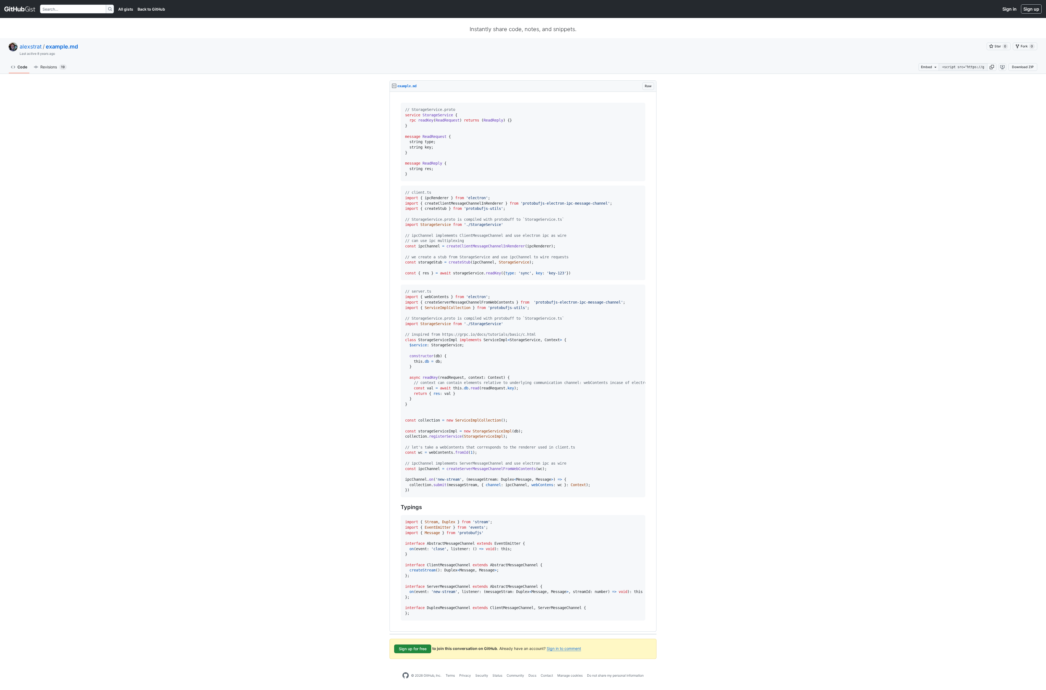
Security (481, 675)
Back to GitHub (151, 9)
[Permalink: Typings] (397, 507)
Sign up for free (413, 648)
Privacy (465, 675)
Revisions (52, 67)
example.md (62, 46)
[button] (991, 67)
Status (497, 675)
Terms (450, 675)
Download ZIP (1023, 67)
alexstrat (31, 46)
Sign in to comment (564, 648)
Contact (547, 675)
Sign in (1009, 9)
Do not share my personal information (615, 675)
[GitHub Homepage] (405, 675)
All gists (125, 9)
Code (22, 67)
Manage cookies (570, 675)
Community (515, 675)
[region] (523, 362)
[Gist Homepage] (20, 9)
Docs (532, 675)
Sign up (1031, 9)
